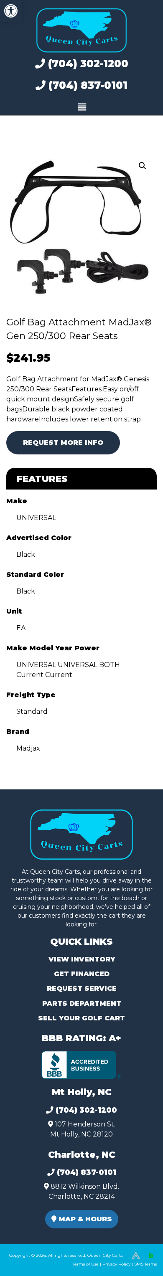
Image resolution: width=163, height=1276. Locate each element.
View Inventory (81, 959)
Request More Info (63, 442)
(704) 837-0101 (86, 85)
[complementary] (138, 1251)
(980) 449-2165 (29, 1260)
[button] (11, 11)
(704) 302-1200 (86, 64)
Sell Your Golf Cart (81, 1018)
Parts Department (81, 1003)
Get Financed (82, 974)
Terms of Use (86, 1264)
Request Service (82, 988)
